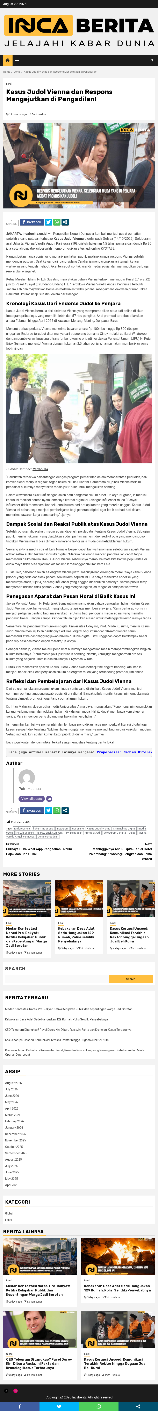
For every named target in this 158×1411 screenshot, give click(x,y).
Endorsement (22, 828)
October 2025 (14, 1146)
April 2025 (11, 1185)
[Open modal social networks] (65, 222)
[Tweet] (48, 222)
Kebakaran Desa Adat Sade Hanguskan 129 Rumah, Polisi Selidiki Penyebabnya (76, 935)
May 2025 (11, 1178)
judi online (78, 828)
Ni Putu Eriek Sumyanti (50, 832)
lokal (110, 742)
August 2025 (13, 1159)
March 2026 (13, 1115)
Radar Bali (40, 469)
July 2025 (11, 1166)
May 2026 (11, 1102)
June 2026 (12, 1095)
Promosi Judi (92, 832)
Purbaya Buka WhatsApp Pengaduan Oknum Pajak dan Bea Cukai (39, 849)
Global (9, 1213)
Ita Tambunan (35, 952)
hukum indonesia (43, 828)
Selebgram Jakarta (114, 832)
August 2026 (13, 1083)
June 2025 (12, 1172)
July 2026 (11, 1089)
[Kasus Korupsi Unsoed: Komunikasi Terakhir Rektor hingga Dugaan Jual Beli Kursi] (131, 898)
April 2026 (11, 1108)
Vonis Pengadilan (48, 836)
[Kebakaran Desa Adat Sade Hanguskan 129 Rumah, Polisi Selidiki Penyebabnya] (79, 898)
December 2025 (15, 1134)
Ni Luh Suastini (25, 832)
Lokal (9, 83)
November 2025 (15, 1140)
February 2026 (14, 1121)
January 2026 (14, 1127)
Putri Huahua (39, 114)
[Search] (152, 60)
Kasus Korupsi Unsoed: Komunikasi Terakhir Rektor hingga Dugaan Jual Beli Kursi (129, 935)
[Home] (8, 61)
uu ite (132, 832)
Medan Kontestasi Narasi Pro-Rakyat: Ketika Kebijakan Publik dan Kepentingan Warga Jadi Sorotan (26, 937)
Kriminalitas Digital (124, 828)
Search (15, 968)
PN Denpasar (74, 832)
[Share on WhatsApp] (56, 222)
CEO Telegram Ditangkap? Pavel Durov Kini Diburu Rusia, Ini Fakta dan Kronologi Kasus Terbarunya (68, 1029)
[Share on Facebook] (32, 222)
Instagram (63, 828)
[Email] (49, 799)
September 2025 (16, 1153)
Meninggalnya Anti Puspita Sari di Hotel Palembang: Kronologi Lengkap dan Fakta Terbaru (120, 851)
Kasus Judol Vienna (69, 239)
